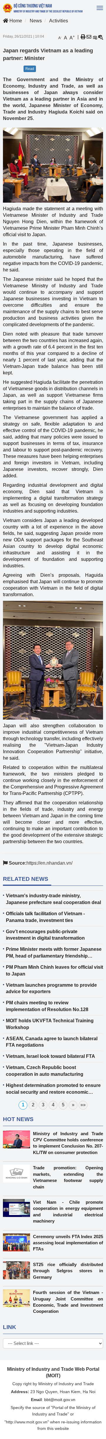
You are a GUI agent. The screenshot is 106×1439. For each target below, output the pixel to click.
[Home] (43, 8)
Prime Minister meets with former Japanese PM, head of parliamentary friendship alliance (54, 953)
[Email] (89, 37)
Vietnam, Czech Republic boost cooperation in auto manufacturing (44, 1071)
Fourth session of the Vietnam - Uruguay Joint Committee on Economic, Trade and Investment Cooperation (68, 1302)
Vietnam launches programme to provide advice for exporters (51, 988)
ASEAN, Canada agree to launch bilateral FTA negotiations (51, 1042)
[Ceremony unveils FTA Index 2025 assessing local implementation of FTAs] (18, 1242)
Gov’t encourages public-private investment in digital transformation (45, 935)
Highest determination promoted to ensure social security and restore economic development (53, 1089)
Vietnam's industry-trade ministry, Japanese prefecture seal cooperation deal (53, 899)
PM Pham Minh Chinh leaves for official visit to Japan (54, 970)
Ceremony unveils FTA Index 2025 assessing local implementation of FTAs (68, 1243)
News (36, 20)
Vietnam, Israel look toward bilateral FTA (50, 1056)
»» (83, 1104)
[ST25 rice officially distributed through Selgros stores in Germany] (18, 1270)
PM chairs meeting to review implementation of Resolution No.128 (47, 1006)
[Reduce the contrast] (100, 37)
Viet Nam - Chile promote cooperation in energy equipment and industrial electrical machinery (68, 1211)
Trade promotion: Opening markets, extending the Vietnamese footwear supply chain (68, 1177)
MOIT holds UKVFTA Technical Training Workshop (50, 1024)
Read (29, 69)
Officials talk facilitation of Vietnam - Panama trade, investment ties (45, 917)
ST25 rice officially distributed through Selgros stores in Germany (68, 1271)
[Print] (83, 37)
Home (15, 20)
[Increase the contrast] (94, 37)
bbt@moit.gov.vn (59, 1399)
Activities (58, 20)
